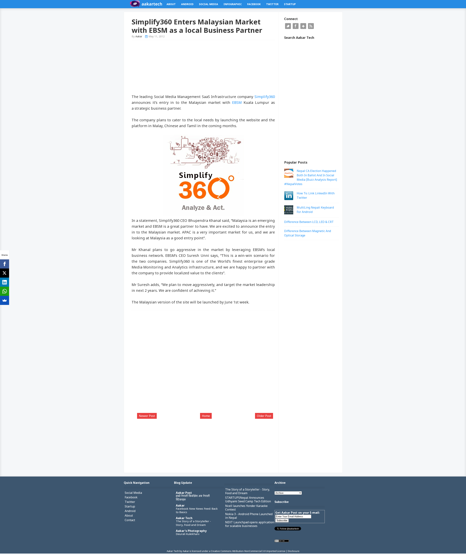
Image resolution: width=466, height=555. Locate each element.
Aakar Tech (184, 518)
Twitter (272, 4)
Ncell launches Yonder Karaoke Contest (246, 507)
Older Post (264, 416)
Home (206, 416)
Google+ (303, 26)
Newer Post (147, 416)
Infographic (233, 4)
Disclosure (293, 551)
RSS (311, 26)
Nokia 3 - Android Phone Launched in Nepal (249, 516)
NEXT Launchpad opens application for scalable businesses (249, 524)
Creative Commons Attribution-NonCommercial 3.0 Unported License (248, 551)
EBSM (237, 102)
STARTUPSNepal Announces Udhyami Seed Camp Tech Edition (248, 499)
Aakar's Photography (191, 531)
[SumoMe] (4, 300)
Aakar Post (184, 493)
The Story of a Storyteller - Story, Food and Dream (193, 523)
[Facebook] (4, 263)
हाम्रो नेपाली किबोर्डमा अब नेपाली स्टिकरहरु (193, 497)
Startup (290, 4)
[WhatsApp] (4, 291)
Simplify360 (264, 96)
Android (187, 4)
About (171, 4)
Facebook (254, 4)
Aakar (180, 505)
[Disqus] (203, 363)
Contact (130, 520)
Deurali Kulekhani (187, 534)
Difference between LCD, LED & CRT (309, 222)
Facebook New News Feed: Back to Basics (197, 510)
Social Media (208, 4)
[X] (4, 273)
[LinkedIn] (4, 282)
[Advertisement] (203, 68)
